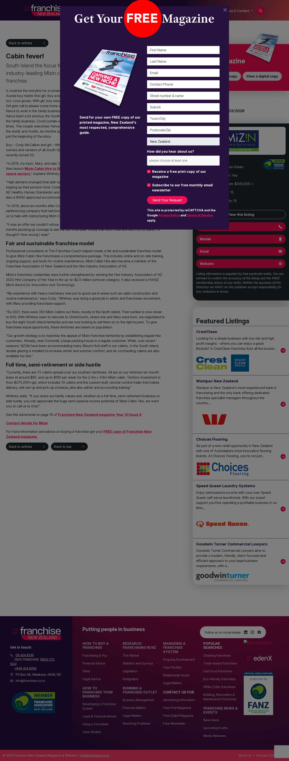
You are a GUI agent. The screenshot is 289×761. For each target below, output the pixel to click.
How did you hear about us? (170, 151)
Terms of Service (200, 215)
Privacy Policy (169, 215)
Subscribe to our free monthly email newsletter (182, 187)
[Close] (225, 10)
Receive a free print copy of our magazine (179, 174)
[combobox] (183, 161)
